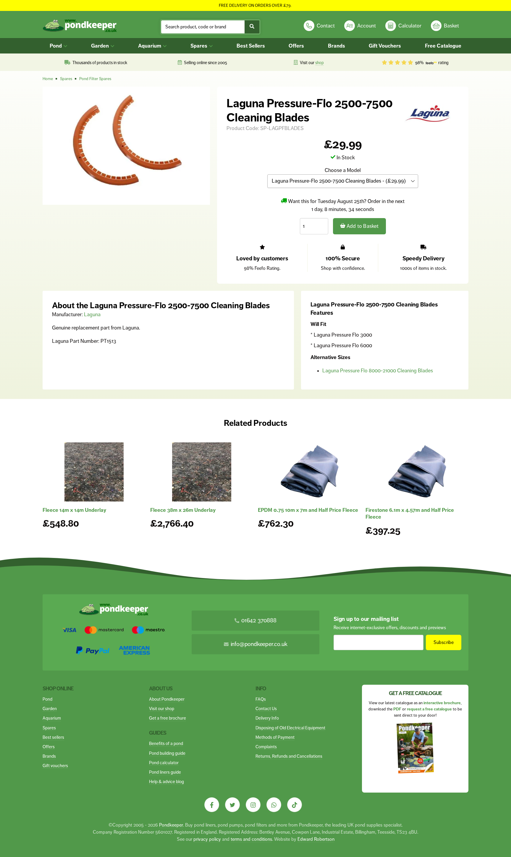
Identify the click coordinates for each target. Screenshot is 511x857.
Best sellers (53, 737)
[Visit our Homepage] (80, 26)
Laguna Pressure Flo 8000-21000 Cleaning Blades (377, 371)
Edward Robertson (315, 839)
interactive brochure (442, 702)
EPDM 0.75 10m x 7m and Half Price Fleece (308, 510)
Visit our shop (161, 708)
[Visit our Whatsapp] (273, 804)
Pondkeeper (171, 825)
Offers (296, 46)
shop (319, 62)
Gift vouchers (55, 765)
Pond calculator (164, 762)
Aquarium (150, 46)
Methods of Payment (275, 737)
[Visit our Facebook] (211, 804)
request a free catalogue (429, 709)
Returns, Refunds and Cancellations (289, 756)
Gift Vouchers (385, 46)
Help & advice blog (166, 781)
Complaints (266, 746)
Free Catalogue (443, 46)
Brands (336, 46)
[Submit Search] (252, 26)
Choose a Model (343, 170)
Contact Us (266, 708)
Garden (100, 46)
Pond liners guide (165, 772)
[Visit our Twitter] (232, 804)
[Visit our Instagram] (253, 804)
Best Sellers (251, 46)
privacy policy (207, 839)
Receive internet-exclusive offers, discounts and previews (390, 627)
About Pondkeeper (167, 699)
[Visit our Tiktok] (294, 804)
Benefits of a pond (166, 743)
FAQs (261, 699)
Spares (199, 46)
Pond (56, 46)
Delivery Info (267, 717)
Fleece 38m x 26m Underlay (183, 510)
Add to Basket (362, 226)
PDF (397, 709)
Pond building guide (167, 753)
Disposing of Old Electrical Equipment (290, 727)
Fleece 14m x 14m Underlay (74, 510)
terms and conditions (251, 839)
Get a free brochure (167, 717)
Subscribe (444, 642)
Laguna (92, 314)
